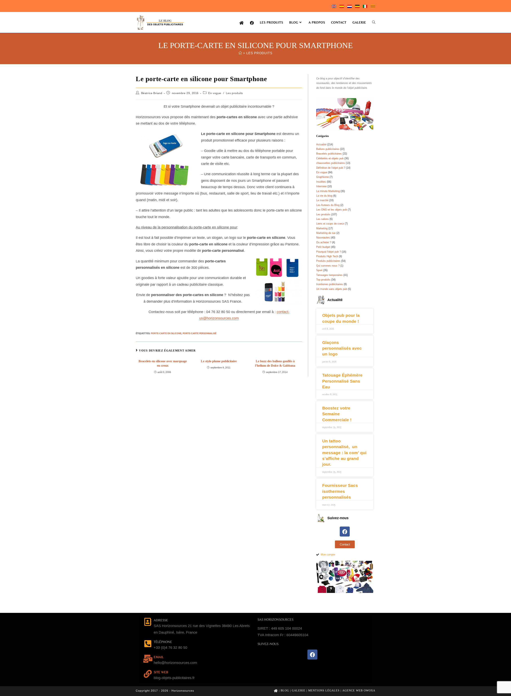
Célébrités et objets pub (330, 158)
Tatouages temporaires (329, 275)
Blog (285, 690)
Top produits (323, 279)
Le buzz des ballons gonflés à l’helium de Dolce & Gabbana (275, 363)
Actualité (321, 144)
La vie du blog (324, 195)
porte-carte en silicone (166, 333)
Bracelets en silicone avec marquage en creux (163, 363)
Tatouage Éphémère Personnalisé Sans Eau (342, 381)
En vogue (214, 93)
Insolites (321, 181)
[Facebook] (345, 532)
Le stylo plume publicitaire (219, 361)
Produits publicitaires (328, 260)
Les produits (259, 53)
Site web (161, 672)
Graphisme (322, 176)
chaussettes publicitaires (330, 162)
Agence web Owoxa (358, 690)
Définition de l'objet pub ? (330, 167)
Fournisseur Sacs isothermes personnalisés (340, 491)
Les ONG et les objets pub (331, 209)
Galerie (298, 690)
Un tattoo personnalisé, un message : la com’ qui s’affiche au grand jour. (344, 453)
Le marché (322, 200)
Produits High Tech (327, 256)
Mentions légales (324, 690)
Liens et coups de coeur (330, 223)
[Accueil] (240, 53)
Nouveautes (323, 237)
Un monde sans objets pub (331, 288)
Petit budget (323, 246)
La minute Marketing (328, 191)
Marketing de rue (326, 232)
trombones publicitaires (329, 284)
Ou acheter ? (323, 242)
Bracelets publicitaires (329, 153)
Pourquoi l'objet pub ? (328, 251)
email (158, 657)
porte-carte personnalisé (199, 333)
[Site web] (148, 674)
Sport (319, 270)
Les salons (322, 219)
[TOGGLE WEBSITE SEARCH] (373, 22)
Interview (321, 186)
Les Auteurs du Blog (328, 205)
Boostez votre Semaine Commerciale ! (337, 414)
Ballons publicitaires (327, 149)
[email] (148, 659)
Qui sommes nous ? (328, 265)
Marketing (322, 228)
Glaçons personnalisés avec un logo (342, 348)
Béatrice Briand (151, 93)
